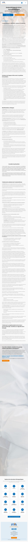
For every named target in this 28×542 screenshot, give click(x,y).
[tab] (5, 21)
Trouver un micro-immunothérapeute (8, 15)
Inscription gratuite (5, 360)
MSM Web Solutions (17, 539)
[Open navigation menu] (25, 2)
